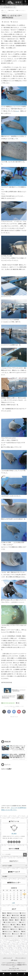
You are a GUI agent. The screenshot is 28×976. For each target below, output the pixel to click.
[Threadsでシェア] (24, 556)
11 (24, 894)
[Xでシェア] (4, 712)
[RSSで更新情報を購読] (19, 842)
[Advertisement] (14, 728)
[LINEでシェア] (9, 560)
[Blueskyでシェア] (12, 556)
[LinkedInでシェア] (19, 560)
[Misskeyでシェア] (16, 556)
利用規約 (19, 964)
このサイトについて (7, 958)
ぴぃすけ (14, 833)
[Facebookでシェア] (9, 712)
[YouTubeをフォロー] (14, 842)
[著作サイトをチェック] (9, 842)
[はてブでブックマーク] (14, 712)
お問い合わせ (14, 960)
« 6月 (13, 902)
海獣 (18, 703)
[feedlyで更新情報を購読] (16, 842)
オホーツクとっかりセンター (9, 703)
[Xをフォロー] (11, 842)
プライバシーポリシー (20, 958)
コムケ (17, 111)
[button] (24, 712)
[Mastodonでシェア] (8, 556)
